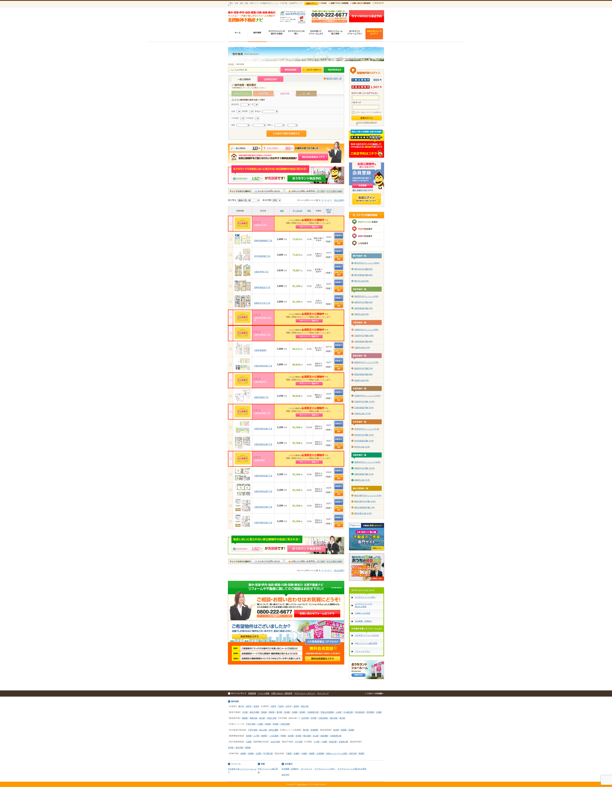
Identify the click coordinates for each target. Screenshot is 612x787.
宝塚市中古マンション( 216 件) (367, 396)
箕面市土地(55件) (361, 380)
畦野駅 (264, 736)
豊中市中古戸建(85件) (363, 269)
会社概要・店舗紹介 (363, 621)
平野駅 (283, 736)
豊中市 (241, 706)
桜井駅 (336, 730)
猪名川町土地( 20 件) (363, 513)
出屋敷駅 (320, 753)
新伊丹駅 (239, 748)
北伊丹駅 (305, 718)
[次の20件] (339, 200)
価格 (282, 211)
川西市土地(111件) (362, 347)
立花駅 (258, 753)
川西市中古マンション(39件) (366, 330)
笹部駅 (249, 736)
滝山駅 (316, 736)
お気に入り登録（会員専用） (303, 191)
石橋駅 (295, 712)
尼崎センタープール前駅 (336, 753)
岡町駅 (272, 712)
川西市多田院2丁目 (262, 413)
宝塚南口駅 (343, 742)
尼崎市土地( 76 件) (362, 480)
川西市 (273, 706)
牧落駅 (344, 730)
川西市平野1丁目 (261, 272)
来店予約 (285, 775)
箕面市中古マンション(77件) (366, 362)
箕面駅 (351, 730)
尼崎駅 (251, 753)
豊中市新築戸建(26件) (363, 275)
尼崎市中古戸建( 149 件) (364, 468)
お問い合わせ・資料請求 (281, 693)
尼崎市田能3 (259, 460)
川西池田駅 (323, 718)
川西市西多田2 (260, 382)
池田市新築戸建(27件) (363, 308)
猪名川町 (305, 706)
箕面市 (256, 706)
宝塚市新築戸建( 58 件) (364, 408)
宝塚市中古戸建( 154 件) (364, 402)
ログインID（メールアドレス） (365, 93)
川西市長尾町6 (260, 350)
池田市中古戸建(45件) (363, 302)
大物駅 (304, 753)
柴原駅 (268, 724)
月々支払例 (297, 211)
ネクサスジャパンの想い (365, 597)
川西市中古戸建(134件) (364, 336)
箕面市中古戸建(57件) (363, 368)
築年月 (329, 210)
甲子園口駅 (268, 753)
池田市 (249, 706)
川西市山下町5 (260, 225)
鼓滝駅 (298, 736)
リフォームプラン (362, 651)
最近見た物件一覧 (334, 78)
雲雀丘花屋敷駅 (327, 712)
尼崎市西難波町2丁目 (263, 240)
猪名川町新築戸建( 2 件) (364, 507)
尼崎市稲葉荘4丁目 (262, 287)
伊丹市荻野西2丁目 (262, 256)
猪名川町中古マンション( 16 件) (367, 495)
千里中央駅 (250, 724)
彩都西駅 (314, 730)
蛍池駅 (287, 712)
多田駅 (291, 736)
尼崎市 (296, 706)
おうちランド (306, 769)
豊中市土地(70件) (361, 281)
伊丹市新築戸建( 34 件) (364, 441)
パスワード (356, 103)
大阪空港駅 (285, 724)
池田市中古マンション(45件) (366, 296)
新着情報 (252, 693)
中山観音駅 (348, 712)
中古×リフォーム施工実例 (366, 643)
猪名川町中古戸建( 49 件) (365, 501)
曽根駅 (264, 712)
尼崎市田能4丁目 (261, 397)
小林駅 (324, 742)
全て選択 (321, 191)
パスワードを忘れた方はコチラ (366, 123)
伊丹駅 (314, 718)
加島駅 (243, 753)
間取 (309, 211)
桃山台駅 (263, 730)
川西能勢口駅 (313, 712)
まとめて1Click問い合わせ (269, 191)
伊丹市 (288, 706)
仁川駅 (317, 742)
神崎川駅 (253, 718)
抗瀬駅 (296, 753)
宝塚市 (281, 706)
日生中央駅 (275, 742)
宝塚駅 (379, 712)
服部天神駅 (254, 712)
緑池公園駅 (273, 730)
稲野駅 (248, 748)
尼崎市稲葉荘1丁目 (262, 335)
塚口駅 (262, 718)
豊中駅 (279, 712)
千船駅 (289, 753)
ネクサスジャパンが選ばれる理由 (352, 769)
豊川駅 (306, 730)
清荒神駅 (370, 712)
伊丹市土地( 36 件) (362, 447)
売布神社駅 (359, 712)
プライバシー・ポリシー (304, 693)
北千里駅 (299, 742)
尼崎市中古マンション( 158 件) (367, 462)
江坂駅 (249, 742)
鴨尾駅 (361, 753)
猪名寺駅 (334, 718)
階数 (329, 212)
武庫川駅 (353, 753)
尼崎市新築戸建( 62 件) (364, 474)
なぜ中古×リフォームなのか (367, 635)
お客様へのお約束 (362, 613)
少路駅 (260, 724)
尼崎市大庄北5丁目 (262, 303)
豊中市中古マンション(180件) (366, 263)
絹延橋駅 (324, 736)
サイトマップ (323, 693)
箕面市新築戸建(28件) (363, 374)
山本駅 (339, 712)
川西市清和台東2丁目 (263, 366)
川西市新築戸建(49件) (363, 341)
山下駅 (256, 736)
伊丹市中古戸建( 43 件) (364, 435)
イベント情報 (263, 693)
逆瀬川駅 (333, 742)
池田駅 (302, 712)
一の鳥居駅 (273, 736)
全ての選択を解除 (334, 191)
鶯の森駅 (307, 736)
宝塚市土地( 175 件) (362, 413)
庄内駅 (245, 712)
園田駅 (245, 718)
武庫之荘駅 (272, 718)
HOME (231, 64)
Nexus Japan (301, 784)
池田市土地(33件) (361, 314)
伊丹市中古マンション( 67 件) (366, 429)
